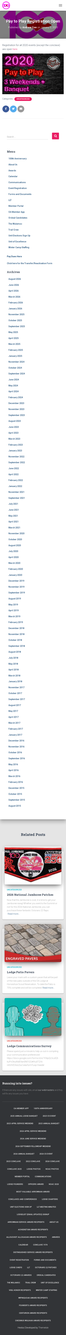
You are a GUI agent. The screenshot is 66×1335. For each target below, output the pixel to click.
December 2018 (16, 628)
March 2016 (14, 776)
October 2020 (15, 539)
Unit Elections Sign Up (19, 235)
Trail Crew (13, 230)
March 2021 (14, 527)
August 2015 (14, 806)
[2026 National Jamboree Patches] (33, 865)
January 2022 (15, 486)
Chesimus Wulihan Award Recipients (33, 1321)
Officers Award (36, 1184)
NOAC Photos (52, 1169)
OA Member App (16, 212)
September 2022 (16, 462)
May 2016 (13, 764)
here (15, 49)
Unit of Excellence (17, 241)
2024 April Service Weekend (33, 1131)
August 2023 (14, 421)
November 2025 (16, 314)
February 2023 (15, 445)
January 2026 (15, 308)
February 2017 (15, 729)
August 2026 (14, 279)
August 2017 (14, 705)
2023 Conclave (13, 1161)
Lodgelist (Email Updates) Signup (33, 1214)
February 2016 (15, 782)
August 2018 (14, 652)
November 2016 (16, 746)
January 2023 (15, 450)
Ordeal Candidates (17, 218)
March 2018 (14, 675)
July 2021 (13, 504)
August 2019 (14, 598)
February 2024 (15, 397)
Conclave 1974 (40, 1245)
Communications (17, 182)
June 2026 (13, 285)
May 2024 (13, 385)
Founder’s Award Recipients (33, 1305)
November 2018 (16, 634)
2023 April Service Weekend (20, 1123)
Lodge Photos (34, 1169)
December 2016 (16, 740)
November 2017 (16, 687)
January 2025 (15, 356)
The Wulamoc (15, 224)
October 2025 (15, 320)
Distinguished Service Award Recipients (33, 1252)
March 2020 (14, 563)
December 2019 (16, 581)
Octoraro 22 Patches (45, 1267)
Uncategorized (23, 99)
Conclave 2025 (14, 1169)
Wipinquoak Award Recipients (33, 1298)
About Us (12, 164)
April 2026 (13, 291)
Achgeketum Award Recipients (33, 1230)
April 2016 (13, 770)
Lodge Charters (50, 1199)
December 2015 (16, 788)
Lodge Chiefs (16, 1267)
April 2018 (13, 669)
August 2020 (14, 545)
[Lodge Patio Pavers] (33, 943)
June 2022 (13, 468)
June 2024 (13, 379)
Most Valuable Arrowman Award (33, 1192)
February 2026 (15, 302)
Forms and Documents (19, 194)
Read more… (14, 914)
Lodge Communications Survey (29, 1046)
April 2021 (13, 521)
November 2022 (16, 456)
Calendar (13, 176)
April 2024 (13, 391)
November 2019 (16, 587)
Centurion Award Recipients (33, 1313)
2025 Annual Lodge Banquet (24, 1116)
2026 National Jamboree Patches (30, 894)
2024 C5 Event (46, 1154)
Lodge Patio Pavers (20, 972)
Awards (12, 170)
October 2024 (15, 368)
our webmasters (46, 1090)
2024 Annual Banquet (23, 1154)
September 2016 (16, 758)
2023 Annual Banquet (48, 1123)
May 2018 (13, 664)
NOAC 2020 (54, 1184)
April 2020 (13, 557)
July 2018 (13, 658)
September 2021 (16, 498)
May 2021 (13, 516)
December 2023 (16, 403)
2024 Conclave (52, 1161)
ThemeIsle (43, 1327)
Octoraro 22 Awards (21, 1275)
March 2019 (14, 616)
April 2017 (13, 717)
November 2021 (16, 492)
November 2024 (16, 362)
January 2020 (15, 575)
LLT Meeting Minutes (46, 1207)
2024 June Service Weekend (33, 1139)
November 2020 (16, 533)
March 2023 (14, 439)
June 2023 (13, 427)
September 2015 (16, 800)
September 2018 (16, 646)
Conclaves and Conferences (22, 1199)
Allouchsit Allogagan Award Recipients (26, 1237)
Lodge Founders (15, 1184)
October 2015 (15, 794)
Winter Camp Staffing (18, 247)
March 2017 (14, 723)
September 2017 (16, 699)
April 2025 (13, 338)
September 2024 (16, 373)
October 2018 (15, 640)
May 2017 (13, 711)
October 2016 (15, 752)
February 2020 (15, 569)
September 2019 (16, 592)
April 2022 (13, 474)
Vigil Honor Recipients (20, 1290)
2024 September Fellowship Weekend (33, 1146)
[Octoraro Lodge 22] (7, 5)
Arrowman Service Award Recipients (26, 1222)
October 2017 (15, 693)
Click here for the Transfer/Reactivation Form (29, 263)
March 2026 (14, 297)
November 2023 (16, 409)
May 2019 (13, 604)
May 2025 (13, 332)
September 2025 (16, 326)
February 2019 (15, 622)
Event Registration (17, 188)
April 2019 (13, 610)
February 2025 (15, 350)
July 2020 (13, 551)
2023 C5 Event (49, 1116)
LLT (10, 200)
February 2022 (15, 480)
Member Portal (15, 206)
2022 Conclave (33, 1161)
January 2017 (15, 735)
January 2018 (15, 681)
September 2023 (16, 415)
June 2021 (13, 510)
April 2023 (13, 433)
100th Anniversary (17, 158)
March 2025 (14, 344)
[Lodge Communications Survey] (33, 1017)
